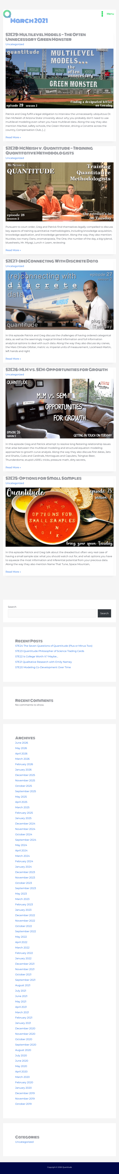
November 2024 (25, 829)
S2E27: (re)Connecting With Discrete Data (52, 261)
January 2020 (23, 1087)
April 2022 (21, 942)
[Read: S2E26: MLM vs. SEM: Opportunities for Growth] (60, 408)
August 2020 (23, 1050)
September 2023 (25, 888)
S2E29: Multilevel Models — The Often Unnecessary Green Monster (46, 37)
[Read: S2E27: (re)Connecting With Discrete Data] (60, 299)
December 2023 (25, 872)
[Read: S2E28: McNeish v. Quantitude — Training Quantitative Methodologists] (60, 191)
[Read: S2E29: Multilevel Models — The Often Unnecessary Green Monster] (60, 78)
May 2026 (21, 748)
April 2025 (21, 801)
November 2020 (25, 1033)
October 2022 (23, 926)
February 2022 (24, 953)
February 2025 (24, 812)
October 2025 (23, 785)
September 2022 (25, 931)
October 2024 (23, 834)
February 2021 (23, 1017)
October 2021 (23, 974)
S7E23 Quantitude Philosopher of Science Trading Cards (49, 651)
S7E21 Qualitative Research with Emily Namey (43, 661)
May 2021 (20, 1001)
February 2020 (24, 1082)
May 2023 (21, 893)
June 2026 (21, 742)
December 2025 (25, 775)
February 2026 (24, 764)
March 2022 (22, 947)
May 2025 (21, 796)
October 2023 (23, 883)
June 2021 (21, 996)
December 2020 (25, 1028)
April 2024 (21, 850)
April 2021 (21, 1006)
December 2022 (25, 915)
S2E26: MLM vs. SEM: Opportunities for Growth (57, 370)
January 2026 (23, 769)
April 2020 (21, 1071)
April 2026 (21, 753)
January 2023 (23, 909)
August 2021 (22, 985)
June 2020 (21, 1060)
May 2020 (21, 1066)
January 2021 (23, 1023)
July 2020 (21, 1055)
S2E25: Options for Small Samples (44, 478)
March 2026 (22, 758)
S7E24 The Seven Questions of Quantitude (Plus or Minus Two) (53, 645)
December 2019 (25, 1093)
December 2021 (25, 963)
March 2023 (22, 899)
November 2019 (25, 1098)
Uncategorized (15, 44)
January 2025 (23, 818)
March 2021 (22, 1012)
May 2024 (21, 845)
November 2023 (25, 877)
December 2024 (25, 823)
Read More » (13, 137)
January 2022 (23, 958)
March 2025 (22, 807)
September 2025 (25, 791)
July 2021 (20, 990)
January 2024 (23, 866)
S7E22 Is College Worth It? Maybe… (36, 656)
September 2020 (25, 1044)
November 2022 (25, 920)
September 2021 (25, 979)
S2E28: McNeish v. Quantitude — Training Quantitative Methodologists (49, 150)
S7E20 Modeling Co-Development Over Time (43, 667)
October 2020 (23, 1039)
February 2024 (24, 861)
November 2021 (25, 969)
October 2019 (23, 1103)
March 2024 (22, 855)
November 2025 (25, 780)
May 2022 (21, 936)
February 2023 (24, 904)
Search (12, 606)
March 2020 (22, 1077)
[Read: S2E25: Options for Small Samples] (60, 516)
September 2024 (25, 839)
